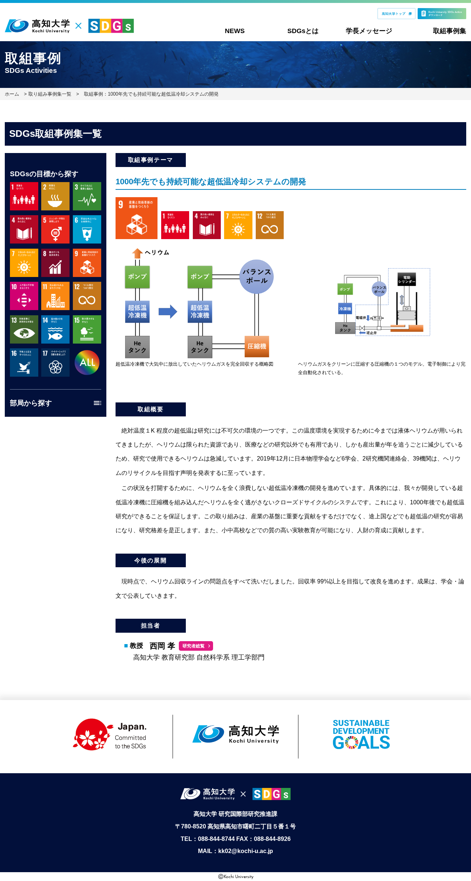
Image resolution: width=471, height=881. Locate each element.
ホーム (12, 94)
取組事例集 (449, 31)
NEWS (235, 31)
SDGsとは (303, 31)
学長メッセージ (369, 31)
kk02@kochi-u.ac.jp (245, 851)
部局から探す (31, 403)
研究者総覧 (194, 646)
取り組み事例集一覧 (49, 94)
